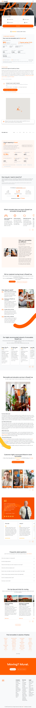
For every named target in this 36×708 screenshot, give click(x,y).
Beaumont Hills (22, 645)
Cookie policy (31, 689)
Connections (24, 691)
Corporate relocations (24, 690)
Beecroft (30, 645)
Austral (6, 642)
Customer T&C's (30, 684)
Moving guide (18, 689)
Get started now (12, 281)
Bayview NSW (6, 645)
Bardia (6, 643)
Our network (18, 683)
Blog (16, 692)
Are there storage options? (6, 561)
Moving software (17, 694)
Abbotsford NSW (14, 638)
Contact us (17, 691)
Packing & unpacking (24, 697)
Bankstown (30, 642)
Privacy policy (31, 687)
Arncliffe (22, 639)
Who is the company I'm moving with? (8, 558)
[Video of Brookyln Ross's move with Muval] (7, 478)
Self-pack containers (24, 693)
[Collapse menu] (33, 1)
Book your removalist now (18, 462)
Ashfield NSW (14, 641)
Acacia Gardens (22, 638)
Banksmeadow (22, 642)
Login (17, 696)
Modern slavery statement (31, 695)
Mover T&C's (31, 682)
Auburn (30, 641)
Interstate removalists (24, 684)
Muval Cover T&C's (31, 686)
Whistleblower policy (31, 691)
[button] (19, 107)
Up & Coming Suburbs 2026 (7, 166)
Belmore (30, 646)
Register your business (18, 682)
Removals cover (25, 687)
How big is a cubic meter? (6, 580)
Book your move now (27, 145)
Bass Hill (22, 643)
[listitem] (8, 154)
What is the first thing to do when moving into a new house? (12, 564)
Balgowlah (14, 642)
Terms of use (31, 681)
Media (17, 686)
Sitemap (17, 695)
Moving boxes (24, 700)
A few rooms (26, 19)
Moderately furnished (18, 193)
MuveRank (17, 687)
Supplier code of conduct (31, 693)
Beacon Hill (14, 645)
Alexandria (30, 638)
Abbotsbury (6, 638)
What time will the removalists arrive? (8, 567)
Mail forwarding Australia (9, 604)
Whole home (11, 19)
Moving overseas (23, 686)
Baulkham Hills (30, 643)
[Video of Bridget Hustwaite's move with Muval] (18, 478)
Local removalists (24, 682)
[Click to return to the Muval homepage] (4, 1)
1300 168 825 (11, 76)
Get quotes (12, 669)
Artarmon (30, 639)
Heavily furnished (28, 193)
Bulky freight (24, 694)
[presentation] (30, 230)
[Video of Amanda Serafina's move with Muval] (29, 478)
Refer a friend (18, 690)
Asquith (22, 641)
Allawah (6, 639)
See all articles (18, 624)
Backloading (24, 699)
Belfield (6, 646)
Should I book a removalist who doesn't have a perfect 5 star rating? (13, 571)
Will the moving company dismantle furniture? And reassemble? (13, 574)
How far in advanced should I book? (8, 577)
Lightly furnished (8, 193)
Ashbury (5, 641)
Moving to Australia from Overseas (24, 604)
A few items (11, 22)
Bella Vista (14, 646)
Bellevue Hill (22, 646)
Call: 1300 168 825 (22, 669)
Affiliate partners (17, 685)
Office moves (24, 695)
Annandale (14, 639)
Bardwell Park (14, 643)
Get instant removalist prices (10, 89)
